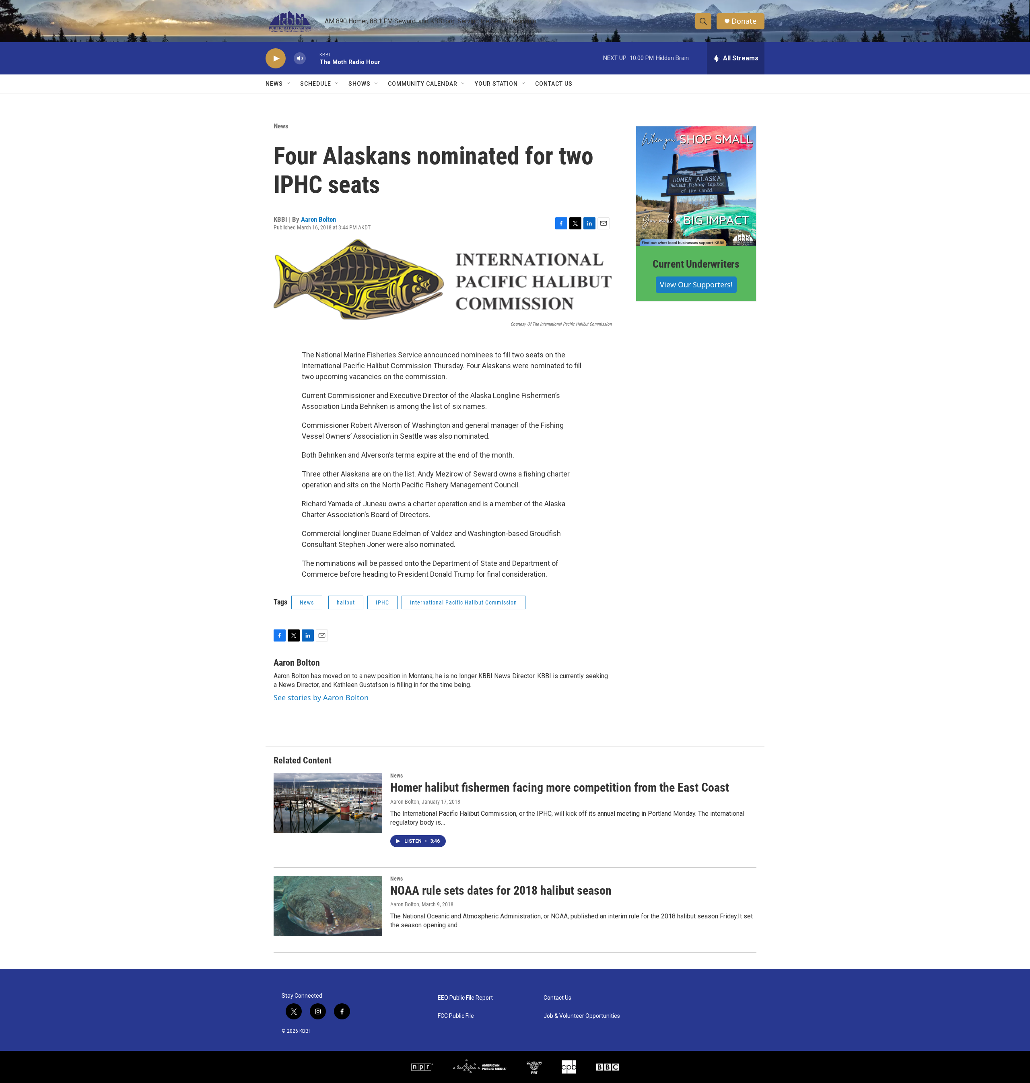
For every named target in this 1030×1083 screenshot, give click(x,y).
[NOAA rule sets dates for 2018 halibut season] (328, 906)
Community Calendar (422, 83)
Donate (743, 21)
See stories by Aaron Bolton (321, 697)
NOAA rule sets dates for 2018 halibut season (501, 890)
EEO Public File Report (465, 998)
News (281, 126)
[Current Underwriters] (696, 186)
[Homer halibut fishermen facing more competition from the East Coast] (328, 803)
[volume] (300, 59)
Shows (359, 83)
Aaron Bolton (318, 219)
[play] (275, 58)
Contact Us (554, 83)
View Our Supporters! (696, 284)
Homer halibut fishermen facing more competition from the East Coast (559, 787)
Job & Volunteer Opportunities (582, 1016)
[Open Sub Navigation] (289, 83)
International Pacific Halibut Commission (463, 602)
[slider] (312, 58)
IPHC (382, 602)
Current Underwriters (696, 264)
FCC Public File (456, 1016)
